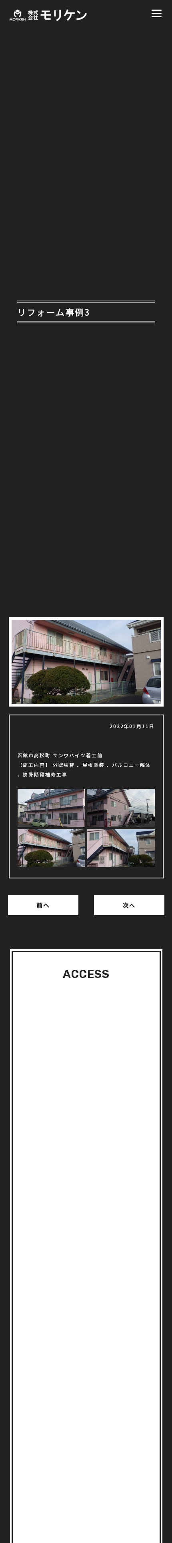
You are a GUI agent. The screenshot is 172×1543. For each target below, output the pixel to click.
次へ (129, 905)
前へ (43, 905)
